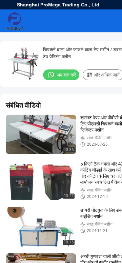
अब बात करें (66, 75)
